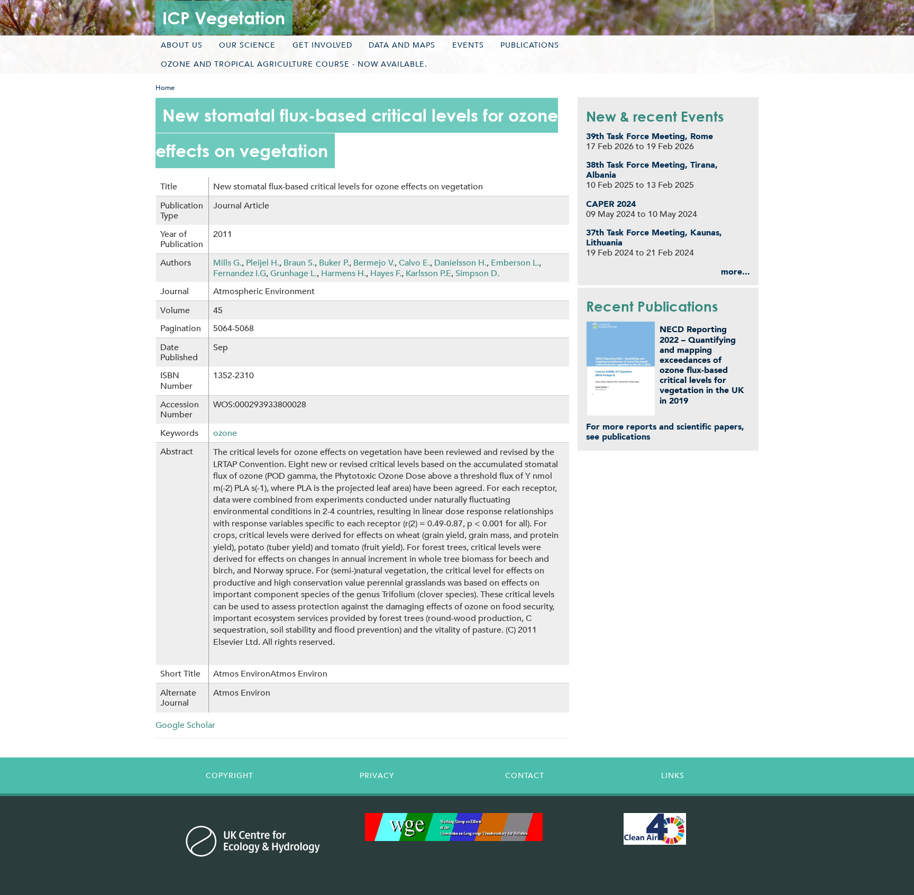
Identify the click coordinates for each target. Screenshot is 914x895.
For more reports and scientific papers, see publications (665, 432)
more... (735, 272)
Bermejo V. (374, 262)
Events (468, 45)
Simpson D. (477, 273)
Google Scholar (185, 724)
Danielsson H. (460, 262)
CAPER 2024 (611, 204)
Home (165, 87)
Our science (247, 45)
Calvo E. (414, 262)
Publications (529, 45)
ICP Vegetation (223, 17)
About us (182, 45)
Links (672, 775)
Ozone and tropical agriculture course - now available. (294, 64)
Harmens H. (343, 273)
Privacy (377, 775)
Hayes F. (385, 273)
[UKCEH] (253, 841)
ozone (225, 433)
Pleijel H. (262, 262)
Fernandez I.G (239, 273)
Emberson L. (515, 262)
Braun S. (299, 262)
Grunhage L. (293, 273)
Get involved (322, 45)
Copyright (229, 775)
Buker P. (334, 262)
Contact (524, 775)
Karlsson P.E (428, 273)
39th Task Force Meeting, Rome (649, 136)
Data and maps (402, 45)
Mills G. (227, 262)
